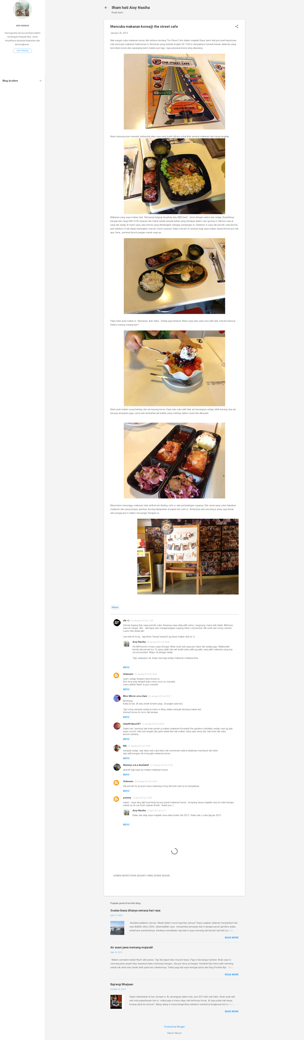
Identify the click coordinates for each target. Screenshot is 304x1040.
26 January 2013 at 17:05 (142, 620)
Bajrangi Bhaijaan (121, 984)
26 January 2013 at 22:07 (159, 696)
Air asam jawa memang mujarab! (131, 947)
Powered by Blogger (174, 1026)
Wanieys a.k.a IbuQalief (136, 765)
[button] (237, 27)
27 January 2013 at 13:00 (139, 746)
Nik (125, 745)
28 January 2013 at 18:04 (146, 781)
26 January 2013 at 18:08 (158, 642)
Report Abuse (174, 1033)
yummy (127, 797)
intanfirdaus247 (132, 723)
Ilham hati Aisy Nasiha (131, 7)
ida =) (126, 620)
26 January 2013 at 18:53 (146, 674)
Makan (115, 607)
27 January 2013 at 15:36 (161, 765)
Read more (232, 937)
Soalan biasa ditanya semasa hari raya (135, 910)
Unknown (128, 674)
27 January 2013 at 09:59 (153, 724)
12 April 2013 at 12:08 (142, 798)
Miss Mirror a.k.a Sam (135, 696)
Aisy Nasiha (139, 641)
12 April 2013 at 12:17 (156, 810)
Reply (126, 667)
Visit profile (22, 51)
